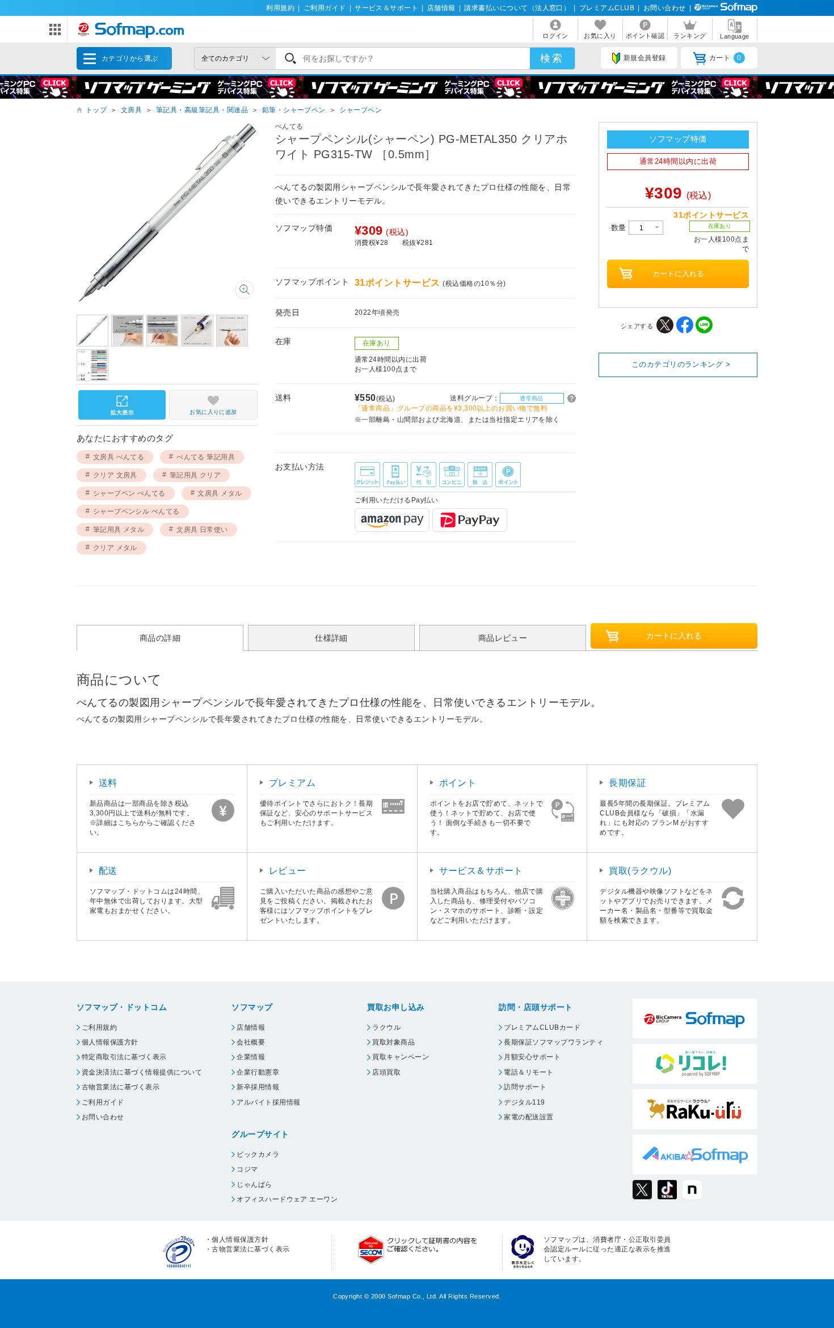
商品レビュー (503, 637)
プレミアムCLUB (606, 8)
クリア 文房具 (115, 475)
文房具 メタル (219, 493)
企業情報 (251, 1057)
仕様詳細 (331, 637)
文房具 (131, 110)
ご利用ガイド (325, 8)
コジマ (247, 1169)
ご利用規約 (99, 1027)
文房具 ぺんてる (119, 457)
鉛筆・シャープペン (294, 110)
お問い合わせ (664, 8)
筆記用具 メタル (119, 530)
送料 (108, 783)
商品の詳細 (160, 637)
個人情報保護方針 (110, 1042)
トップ (96, 110)
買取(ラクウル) (640, 871)
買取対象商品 (393, 1042)
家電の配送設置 (528, 1117)
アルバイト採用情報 (268, 1102)
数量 (620, 227)
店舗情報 (441, 8)
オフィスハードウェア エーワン (287, 1199)
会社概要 (251, 1042)
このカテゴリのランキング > (681, 364)
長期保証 (627, 783)
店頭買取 (386, 1072)
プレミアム (292, 783)
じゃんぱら (254, 1185)
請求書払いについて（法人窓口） (517, 8)
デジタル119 (524, 1102)
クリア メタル (115, 548)
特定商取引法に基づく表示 (124, 1057)
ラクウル (386, 1027)
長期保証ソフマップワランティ (553, 1042)
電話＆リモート (528, 1072)
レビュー (287, 871)
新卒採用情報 (258, 1087)
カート (725, 58)
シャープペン (360, 110)
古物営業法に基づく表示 (120, 1087)
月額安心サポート (532, 1057)
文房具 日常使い (202, 530)
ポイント (458, 783)
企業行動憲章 (258, 1072)
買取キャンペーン (400, 1057)
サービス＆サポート (386, 8)
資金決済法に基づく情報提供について (142, 1072)
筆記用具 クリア (195, 475)
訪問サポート (525, 1087)
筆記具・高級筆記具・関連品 (202, 110)
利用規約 (280, 8)
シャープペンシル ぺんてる (136, 511)
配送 (108, 871)
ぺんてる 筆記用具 (205, 457)
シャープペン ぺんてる (129, 493)
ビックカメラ (258, 1154)
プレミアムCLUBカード (542, 1027)
